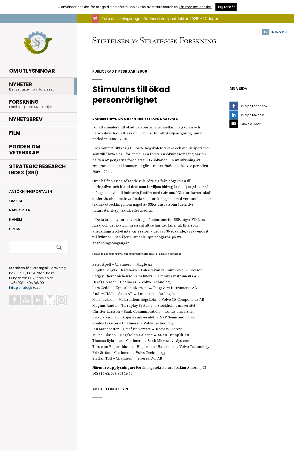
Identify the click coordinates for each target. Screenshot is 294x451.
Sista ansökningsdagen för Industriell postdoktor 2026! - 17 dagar (160, 18)
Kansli (15, 219)
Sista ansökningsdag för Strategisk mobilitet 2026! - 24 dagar (157, 23)
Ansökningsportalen (30, 191)
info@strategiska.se (25, 287)
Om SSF (16, 201)
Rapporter (19, 210)
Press (14, 229)
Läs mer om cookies (195, 7)
